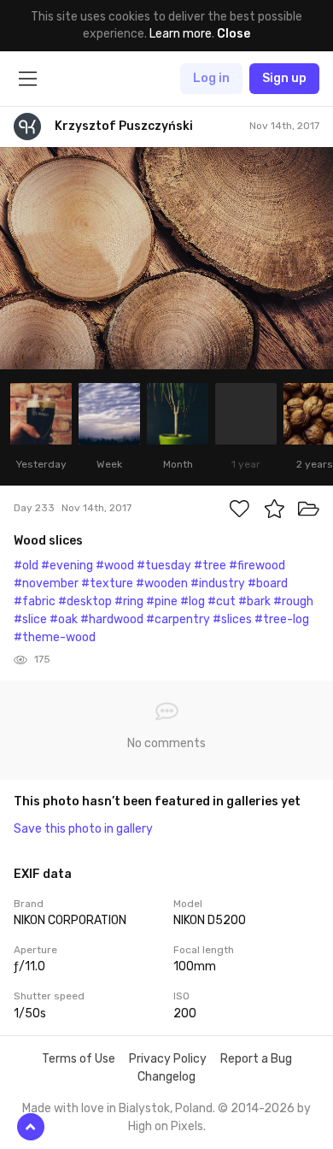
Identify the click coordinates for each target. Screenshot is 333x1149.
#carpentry (178, 619)
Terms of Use (78, 1059)
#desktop (85, 601)
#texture (107, 583)
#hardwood (111, 619)
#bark (254, 601)
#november (46, 583)
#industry (217, 583)
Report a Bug (256, 1059)
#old (26, 565)
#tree (210, 565)
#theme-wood (55, 637)
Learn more (180, 34)
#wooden (162, 583)
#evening (67, 565)
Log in (211, 78)
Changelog (166, 1076)
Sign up (284, 78)
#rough (293, 601)
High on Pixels (165, 1126)
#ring (128, 601)
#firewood (257, 565)
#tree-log (281, 619)
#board (268, 583)
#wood (115, 565)
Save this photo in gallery (83, 829)
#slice (30, 619)
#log (192, 601)
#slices (232, 619)
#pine (162, 601)
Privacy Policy (168, 1059)
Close (233, 34)
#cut (221, 601)
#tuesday (164, 565)
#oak (64, 619)
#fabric (35, 601)
